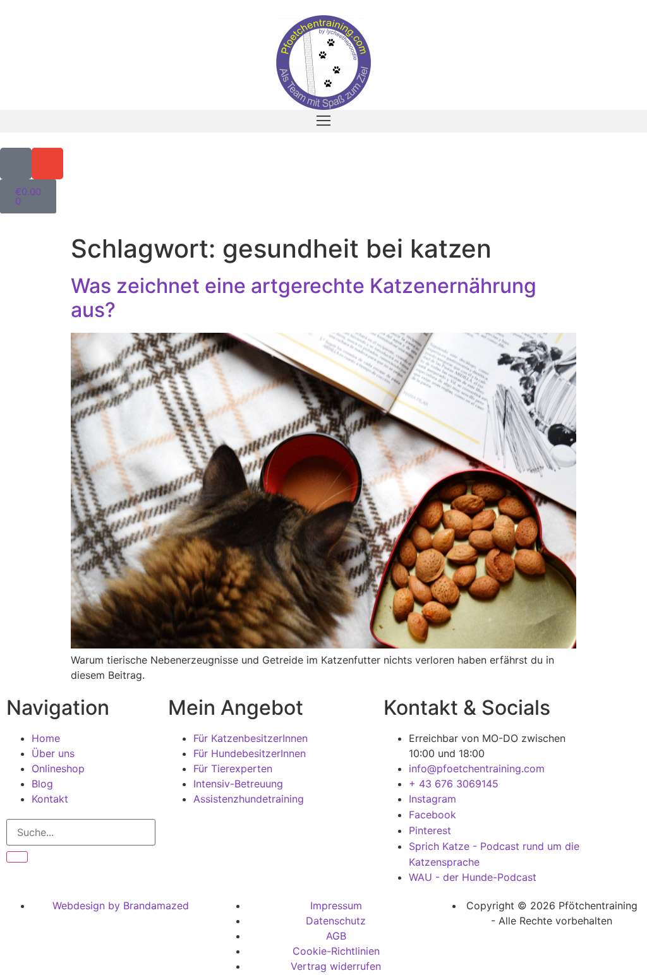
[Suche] (17, 857)
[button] (323, 121)
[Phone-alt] (16, 163)
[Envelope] (47, 163)
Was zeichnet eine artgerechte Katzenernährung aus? (303, 297)
